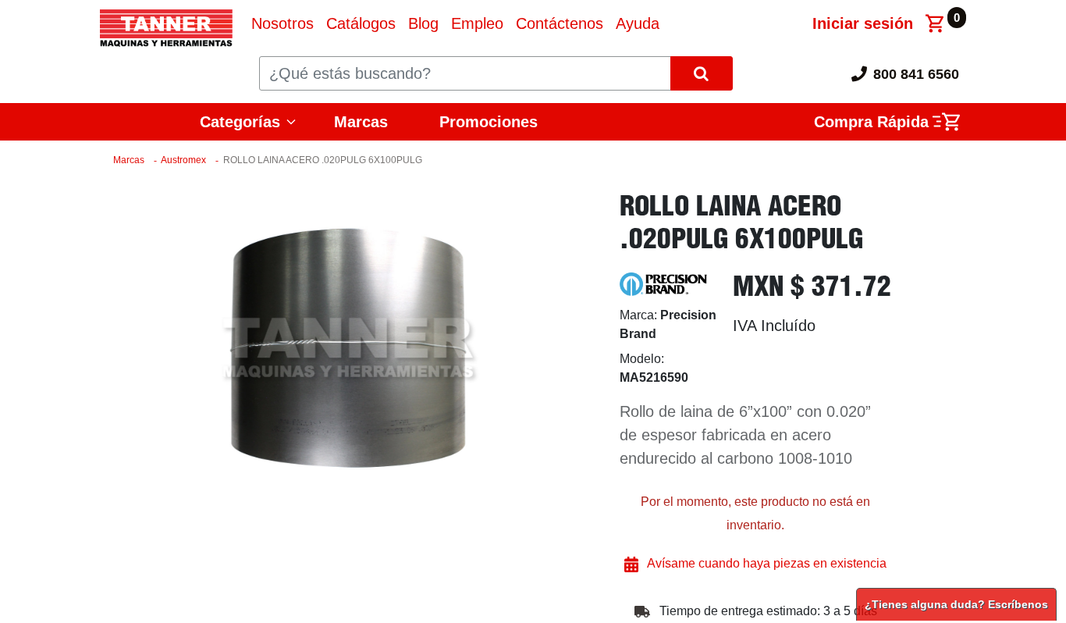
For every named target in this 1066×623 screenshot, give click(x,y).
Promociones (488, 121)
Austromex (183, 160)
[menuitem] (282, 23)
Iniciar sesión (862, 23)
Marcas (361, 121)
